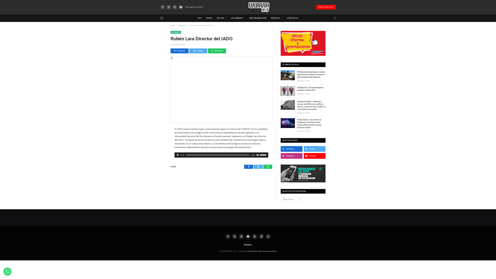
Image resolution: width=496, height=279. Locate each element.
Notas (220, 18)
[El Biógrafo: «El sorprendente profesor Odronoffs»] (288, 91)
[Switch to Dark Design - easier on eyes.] (330, 18)
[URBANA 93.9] (261, 7)
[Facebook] (161, 135)
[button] (7, 271)
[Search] (334, 18)
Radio (209, 18)
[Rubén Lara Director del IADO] (221, 90)
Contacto (293, 18)
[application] (221, 155)
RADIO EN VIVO (326, 7)
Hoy (199, 18)
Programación (257, 18)
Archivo (275, 18)
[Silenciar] (257, 155)
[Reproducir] (178, 155)
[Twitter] (161, 142)
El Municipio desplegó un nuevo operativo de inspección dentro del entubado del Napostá (311, 74)
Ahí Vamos (176, 32)
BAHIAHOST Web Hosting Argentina (263, 251)
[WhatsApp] (161, 149)
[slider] (263, 154)
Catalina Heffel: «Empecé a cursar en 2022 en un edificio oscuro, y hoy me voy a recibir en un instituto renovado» (311, 105)
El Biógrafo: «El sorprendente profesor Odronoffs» (310, 89)
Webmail (248, 245)
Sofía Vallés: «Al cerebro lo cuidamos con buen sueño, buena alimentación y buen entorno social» (309, 124)
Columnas (237, 18)
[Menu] (162, 18)
